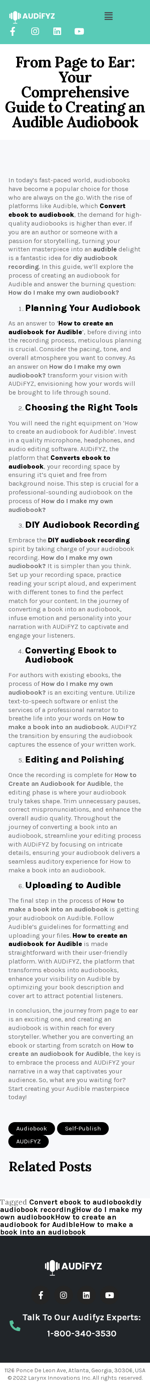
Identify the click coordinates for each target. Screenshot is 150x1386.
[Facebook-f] (12, 31)
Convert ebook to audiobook (79, 1202)
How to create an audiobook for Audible (58, 1220)
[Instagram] (34, 31)
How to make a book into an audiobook (66, 1228)
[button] (31, 1128)
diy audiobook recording (70, 1205)
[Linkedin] (56, 31)
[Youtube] (79, 31)
